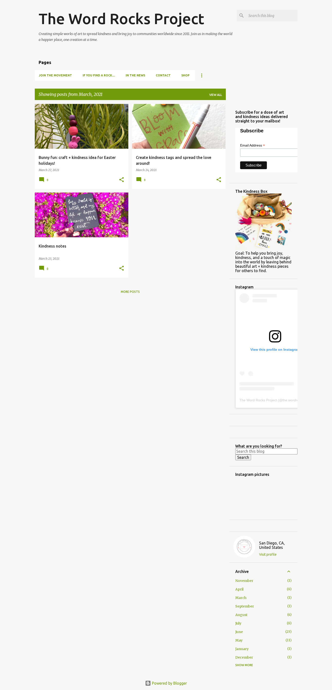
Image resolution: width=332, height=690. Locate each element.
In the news (135, 75)
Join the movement (55, 75)
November (244, 581)
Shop (185, 75)
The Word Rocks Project (121, 18)
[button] (121, 180)
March (240, 598)
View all (215, 94)
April (239, 589)
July (238, 623)
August (241, 615)
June (239, 632)
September (244, 606)
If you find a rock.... (99, 75)
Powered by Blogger (169, 683)
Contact (163, 75)
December (244, 657)
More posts (130, 291)
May (239, 640)
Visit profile (268, 554)
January (242, 649)
